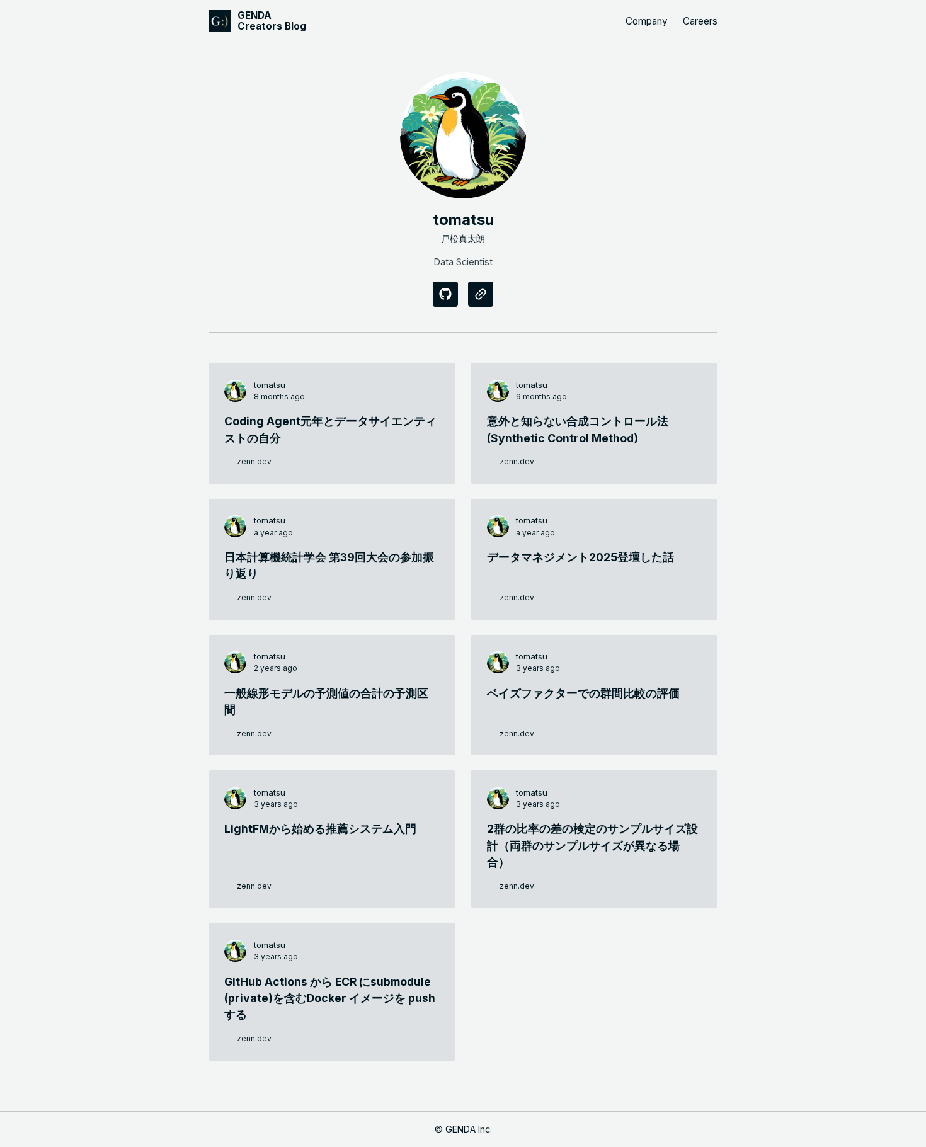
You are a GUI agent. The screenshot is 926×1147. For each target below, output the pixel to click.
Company (647, 21)
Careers (700, 21)
